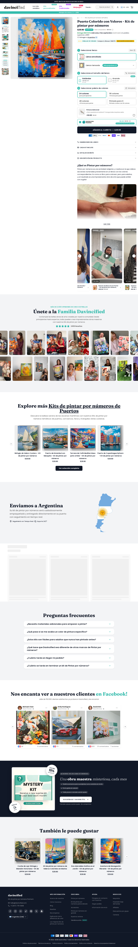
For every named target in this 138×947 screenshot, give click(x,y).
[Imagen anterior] (13, 48)
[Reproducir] (107, 256)
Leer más (107, 224)
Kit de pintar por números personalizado (79, 903)
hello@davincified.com (19, 903)
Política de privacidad (29, 943)
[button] (106, 112)
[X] (36, 911)
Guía (131, 50)
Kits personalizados (49, 6)
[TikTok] (26, 911)
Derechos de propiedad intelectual (104, 943)
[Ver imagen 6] (5, 63)
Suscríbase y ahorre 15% (74, 799)
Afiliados (116, 907)
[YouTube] (21, 911)
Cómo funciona (55, 902)
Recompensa (54, 913)
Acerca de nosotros (57, 898)
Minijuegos (78, 6)
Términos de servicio (44, 943)
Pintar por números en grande (79, 912)
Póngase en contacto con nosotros (99, 899)
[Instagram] (15, 911)
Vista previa (131, 73)
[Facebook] (10, 911)
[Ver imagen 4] (5, 46)
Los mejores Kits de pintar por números (57, 923)
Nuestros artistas (77, 917)
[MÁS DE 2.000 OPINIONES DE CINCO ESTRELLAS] (69, 356)
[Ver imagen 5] (5, 54)
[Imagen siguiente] (70, 48)
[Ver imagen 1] (5, 20)
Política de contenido (85, 943)
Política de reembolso (71, 943)
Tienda (88, 7)
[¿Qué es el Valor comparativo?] (112, 30)
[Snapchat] (42, 911)
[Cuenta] (118, 7)
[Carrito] (132, 7)
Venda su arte (79, 920)
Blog (51, 906)
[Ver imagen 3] (5, 37)
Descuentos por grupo (121, 911)
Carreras (116, 915)
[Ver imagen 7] (5, 71)
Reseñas (53, 909)
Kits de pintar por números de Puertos (96, 18)
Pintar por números (78, 898)
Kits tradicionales (65, 6)
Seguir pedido (97, 904)
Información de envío (99, 907)
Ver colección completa (69, 468)
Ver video (96, 281)
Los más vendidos (36, 7)
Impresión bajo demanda (118, 903)
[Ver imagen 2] (5, 29)
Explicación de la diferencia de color (56, 917)
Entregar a (87, 37)
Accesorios (75, 907)
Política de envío (57, 943)
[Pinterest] (31, 911)
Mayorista (116, 898)
